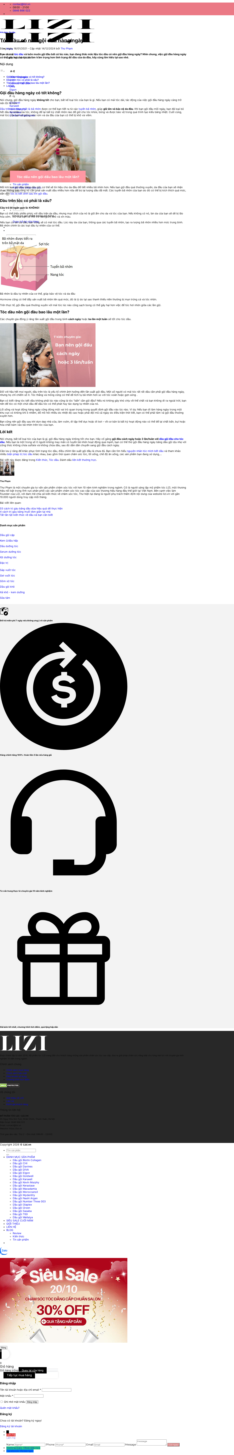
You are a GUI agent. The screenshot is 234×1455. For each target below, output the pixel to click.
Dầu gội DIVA (21, 1169)
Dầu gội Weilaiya (23, 1217)
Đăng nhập (32, 1402)
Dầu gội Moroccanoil (25, 1191)
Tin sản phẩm (21, 184)
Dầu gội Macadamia (25, 1188)
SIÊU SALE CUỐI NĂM (19, 1220)
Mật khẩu (6, 1395)
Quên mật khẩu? (9, 1407)
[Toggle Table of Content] (2, 71)
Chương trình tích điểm (18, 1079)
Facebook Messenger (20, 1450)
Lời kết (10, 85)
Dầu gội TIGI (20, 1214)
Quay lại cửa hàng (32, 1370)
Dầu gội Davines (22, 1166)
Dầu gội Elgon (21, 1172)
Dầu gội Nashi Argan (25, 1198)
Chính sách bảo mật (16, 1073)
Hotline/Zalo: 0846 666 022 (23, 1447)
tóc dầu (18, 54)
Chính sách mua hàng (17, 1070)
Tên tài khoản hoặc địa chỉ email (20, 1389)
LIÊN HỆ (11, 1226)
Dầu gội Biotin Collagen (27, 1160)
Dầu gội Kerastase (24, 1185)
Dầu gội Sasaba (22, 1211)
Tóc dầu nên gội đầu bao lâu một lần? (28, 82)
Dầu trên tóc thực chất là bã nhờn (20, 108)
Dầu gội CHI (20, 1163)
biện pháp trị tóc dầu (19, 454)
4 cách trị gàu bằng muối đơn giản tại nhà (25, 511)
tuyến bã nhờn (87, 108)
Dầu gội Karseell (22, 1179)
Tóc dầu (12, 32)
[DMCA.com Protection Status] (9, 1086)
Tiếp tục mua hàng (19, 1375)
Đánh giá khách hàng (17, 1104)
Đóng (3, 1347)
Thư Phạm (67, 48)
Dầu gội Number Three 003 (29, 1201)
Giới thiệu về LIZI (15, 1098)
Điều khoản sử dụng (16, 1076)
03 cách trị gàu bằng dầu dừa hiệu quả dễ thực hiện (31, 508)
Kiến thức (4, 32)
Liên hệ (10, 1101)
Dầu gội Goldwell (23, 1176)
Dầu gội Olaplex (22, 1204)
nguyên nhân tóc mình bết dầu (145, 451)
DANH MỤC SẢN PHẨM (20, 1157)
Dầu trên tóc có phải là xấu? (22, 79)
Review (17, 1233)
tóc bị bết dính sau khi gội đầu (29, 193)
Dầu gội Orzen (21, 1207)
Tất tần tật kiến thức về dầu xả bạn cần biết (26, 514)
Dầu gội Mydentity (24, 1195)
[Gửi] (7, 1154)
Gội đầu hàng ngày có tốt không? (25, 76)
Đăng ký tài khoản (11, 1426)
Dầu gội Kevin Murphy (26, 1182)
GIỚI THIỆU (13, 1223)
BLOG (9, 1230)
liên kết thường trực (84, 459)
